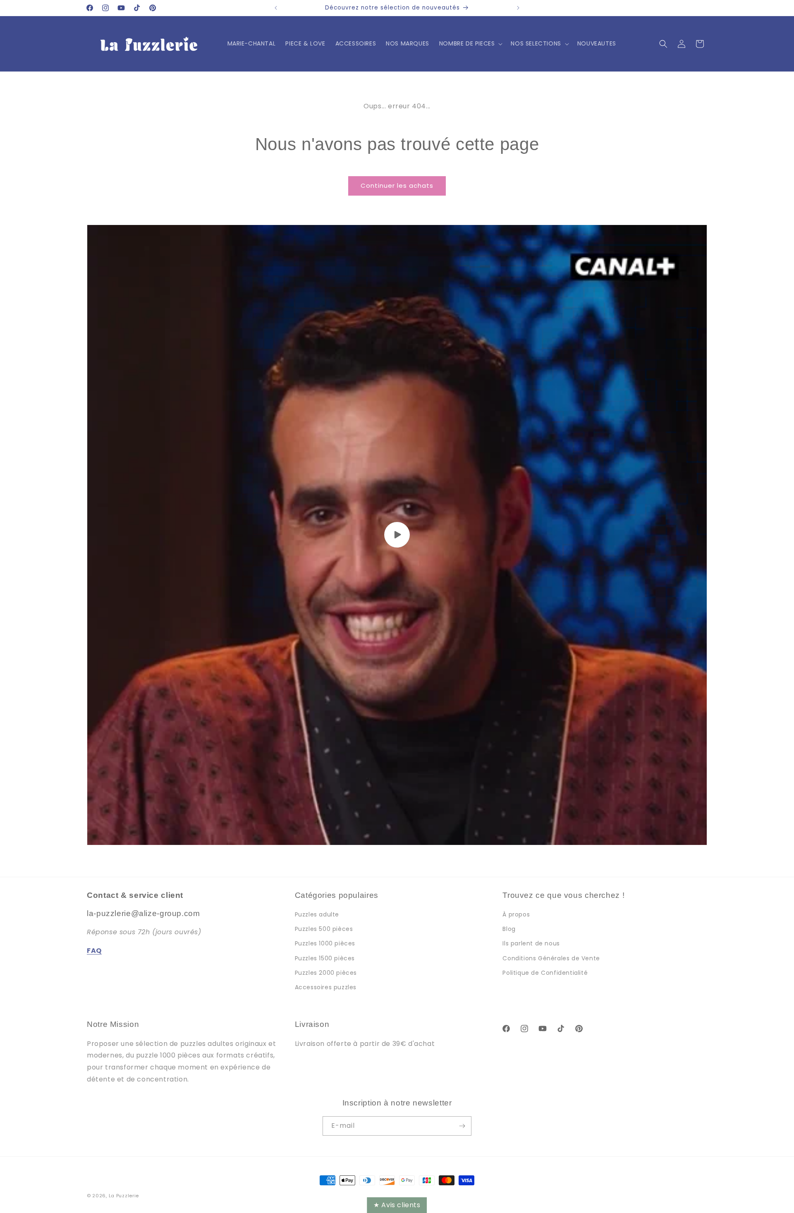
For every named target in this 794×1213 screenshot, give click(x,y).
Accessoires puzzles (325, 987)
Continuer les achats (397, 185)
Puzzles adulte (317, 914)
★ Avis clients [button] (396, 1205)
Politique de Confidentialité (545, 973)
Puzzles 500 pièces (324, 929)
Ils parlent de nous (531, 943)
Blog (508, 929)
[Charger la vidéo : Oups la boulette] (397, 535)
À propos (516, 914)
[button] (470, 43)
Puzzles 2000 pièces (326, 973)
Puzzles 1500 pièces (325, 958)
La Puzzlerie (124, 1195)
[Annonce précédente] (276, 8)
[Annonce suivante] (518, 8)
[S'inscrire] (462, 1126)
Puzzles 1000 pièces (325, 943)
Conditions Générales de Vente (551, 958)
